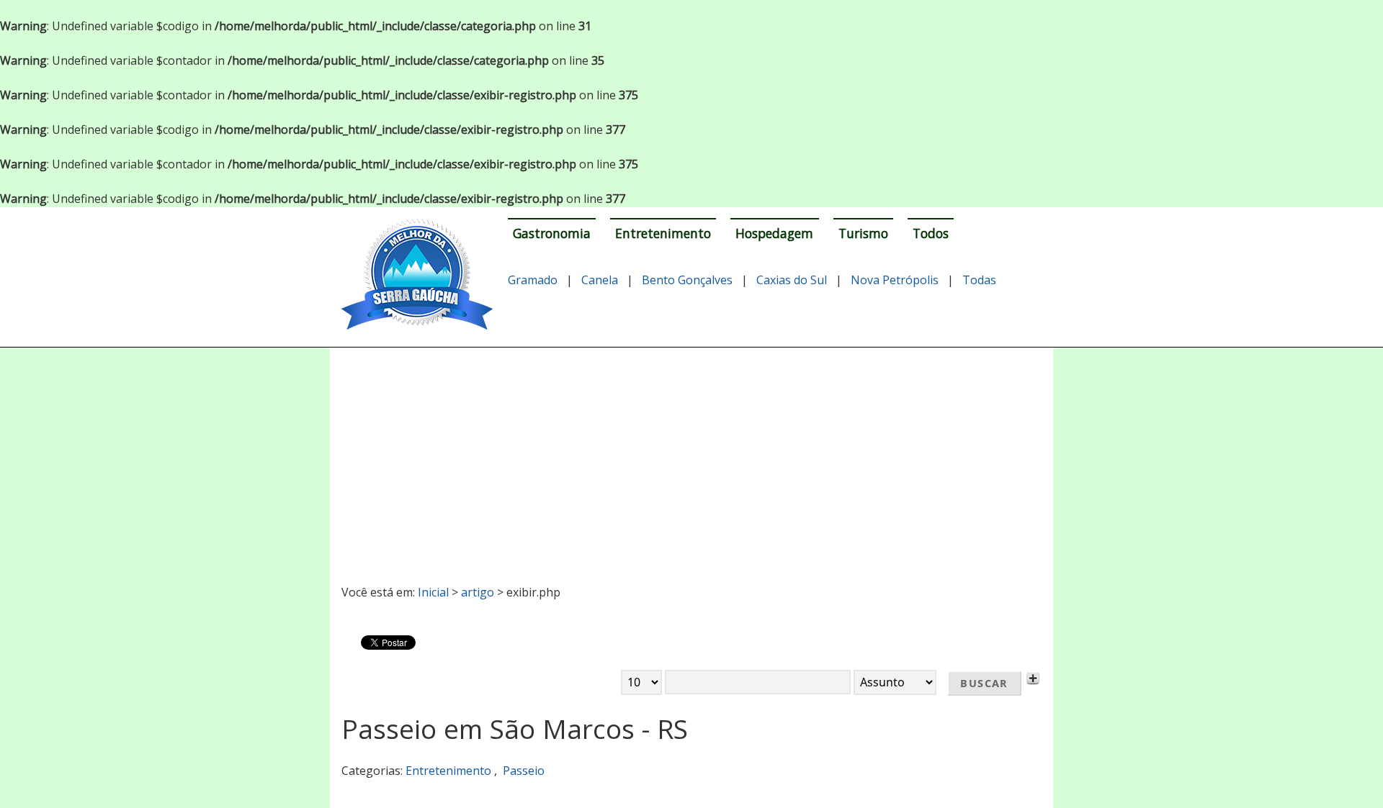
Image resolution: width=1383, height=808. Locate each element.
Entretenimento (663, 233)
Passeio (524, 771)
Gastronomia (552, 233)
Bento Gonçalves (687, 280)
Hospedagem (774, 233)
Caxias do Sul (791, 280)
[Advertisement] (691, 459)
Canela (599, 280)
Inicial (433, 592)
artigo (477, 592)
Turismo (863, 233)
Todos (931, 233)
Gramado (533, 280)
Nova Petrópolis (895, 280)
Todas (979, 280)
